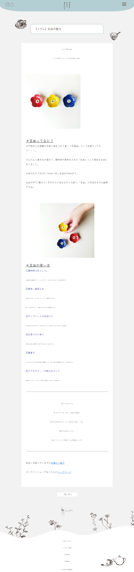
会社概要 (67, 554)
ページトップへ (67, 511)
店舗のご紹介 (58, 463)
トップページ (64, 472)
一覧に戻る (67, 494)
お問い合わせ (67, 541)
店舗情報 (67, 561)
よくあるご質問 (67, 547)
